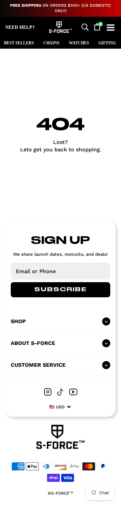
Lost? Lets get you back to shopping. (60, 146)
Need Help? (20, 27)
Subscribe (60, 289)
